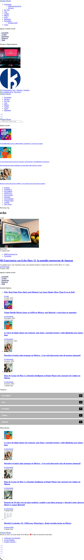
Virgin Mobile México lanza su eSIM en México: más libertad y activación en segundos (21, 143)
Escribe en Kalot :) (10, 542)
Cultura (6, 13)
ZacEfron (7, 197)
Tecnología (7, 4)
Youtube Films (9, 200)
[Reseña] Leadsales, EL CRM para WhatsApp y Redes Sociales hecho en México (37, 523)
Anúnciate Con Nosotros (12, 538)
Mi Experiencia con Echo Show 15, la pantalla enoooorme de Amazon (36, 260)
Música (6, 15)
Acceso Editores (9, 540)
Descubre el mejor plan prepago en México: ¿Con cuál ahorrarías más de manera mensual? (22, 183)
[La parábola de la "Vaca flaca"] (10, 92)
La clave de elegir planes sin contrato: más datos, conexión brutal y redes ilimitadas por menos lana (24, 161)
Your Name (8, 204)
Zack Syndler (8, 195)
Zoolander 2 (8, 189)
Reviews (11, 8)
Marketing (7, 19)
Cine (5, 12)
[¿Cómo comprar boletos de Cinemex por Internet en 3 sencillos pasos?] (10, 67)
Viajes (6, 25)
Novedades (7, 21)
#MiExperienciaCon (14, 6)
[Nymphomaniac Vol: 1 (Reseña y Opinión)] (14, 90)
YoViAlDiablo (9, 199)
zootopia (7, 188)
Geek (6, 17)
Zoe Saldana (8, 191)
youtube (6, 202)
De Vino (7, 10)
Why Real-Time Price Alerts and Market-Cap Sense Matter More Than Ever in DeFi (21, 165)
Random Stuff (12, 23)
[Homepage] (10, 88)
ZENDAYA (8, 193)
